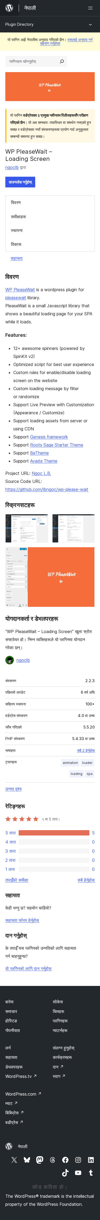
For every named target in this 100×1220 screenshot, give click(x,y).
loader (87, 763)
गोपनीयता (12, 1030)
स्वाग (59, 1076)
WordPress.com (23, 1094)
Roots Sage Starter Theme (56, 445)
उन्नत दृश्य (13, 789)
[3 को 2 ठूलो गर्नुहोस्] (87, 521)
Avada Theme (43, 461)
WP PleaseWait (20, 289)
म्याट (11, 1103)
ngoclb (12, 167)
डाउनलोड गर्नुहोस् (20, 182)
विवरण (16, 202)
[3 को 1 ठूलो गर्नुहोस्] (40, 521)
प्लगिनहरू (60, 1020)
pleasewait (15, 297)
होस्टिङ (11, 1020)
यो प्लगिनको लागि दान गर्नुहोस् (28, 968)
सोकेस (58, 1001)
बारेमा (9, 1001)
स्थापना (17, 230)
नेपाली (22, 1146)
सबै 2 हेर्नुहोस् (86, 750)
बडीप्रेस (14, 1122)
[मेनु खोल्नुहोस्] (91, 8)
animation (70, 763)
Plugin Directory (19, 24)
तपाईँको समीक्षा (16, 880)
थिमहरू (58, 1011)
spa (90, 774)
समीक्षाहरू (18, 216)
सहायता (17, 258)
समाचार (11, 1011)
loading (76, 774)
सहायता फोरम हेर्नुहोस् (22, 920)
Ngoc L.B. (41, 473)
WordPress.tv (21, 1076)
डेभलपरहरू (14, 1067)
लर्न (8, 1048)
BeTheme (39, 453)
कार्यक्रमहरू (62, 1057)
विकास (16, 244)
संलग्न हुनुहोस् (63, 1048)
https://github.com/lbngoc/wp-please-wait (46, 489)
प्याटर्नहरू (60, 1030)
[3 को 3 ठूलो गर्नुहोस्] (87, 554)
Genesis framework (49, 436)
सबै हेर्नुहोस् (86, 880)
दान (58, 1067)
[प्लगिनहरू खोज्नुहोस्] (62, 61)
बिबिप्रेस (14, 1112)
